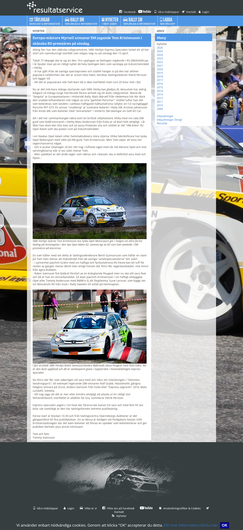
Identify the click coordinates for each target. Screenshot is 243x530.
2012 (160, 98)
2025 (160, 51)
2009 (160, 109)
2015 (160, 87)
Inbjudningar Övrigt (169, 119)
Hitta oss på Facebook (120, 508)
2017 (160, 80)
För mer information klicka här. (191, 525)
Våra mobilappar (168, 12)
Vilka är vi (90, 508)
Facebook (129, 12)
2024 (160, 55)
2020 (160, 69)
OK (224, 525)
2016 (160, 83)
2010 (160, 105)
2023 (160, 58)
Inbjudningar (165, 116)
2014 (160, 91)
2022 (160, 62)
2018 (160, 76)
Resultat (162, 123)
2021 (160, 65)
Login (205, 12)
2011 (160, 101)
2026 (160, 47)
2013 (160, 94)
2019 (160, 73)
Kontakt (190, 12)
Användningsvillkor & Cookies (182, 508)
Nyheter (121, 516)
